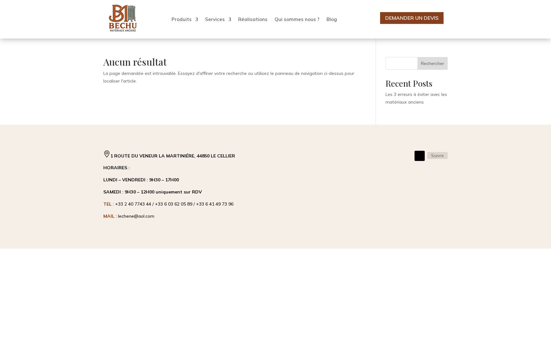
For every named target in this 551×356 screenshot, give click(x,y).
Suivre (437, 155)
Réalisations (253, 19)
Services (215, 19)
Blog (332, 19)
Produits (182, 19)
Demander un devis (411, 18)
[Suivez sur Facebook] (420, 156)
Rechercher (432, 63)
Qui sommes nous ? (297, 19)
